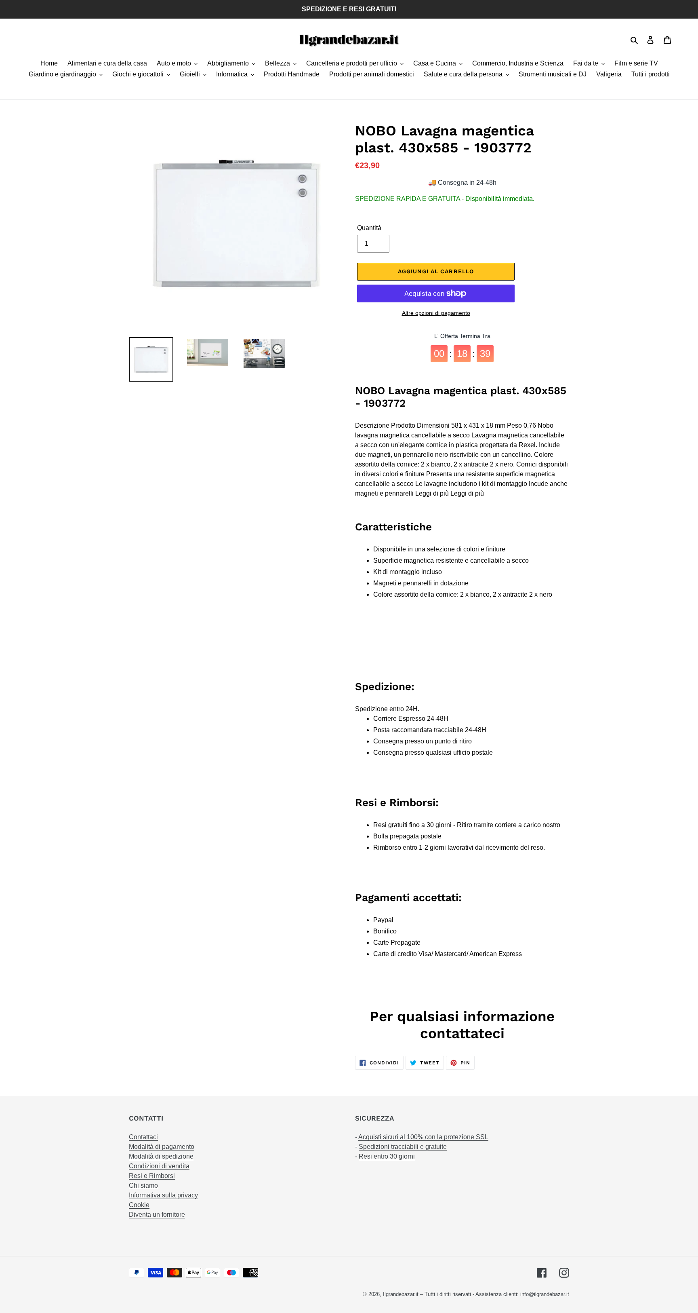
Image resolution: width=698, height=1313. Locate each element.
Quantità (369, 227)
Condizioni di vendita (159, 1166)
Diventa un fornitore (157, 1214)
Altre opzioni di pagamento (436, 313)
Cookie (139, 1204)
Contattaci (143, 1137)
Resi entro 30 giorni (387, 1156)
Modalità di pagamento (161, 1146)
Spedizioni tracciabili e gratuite (403, 1146)
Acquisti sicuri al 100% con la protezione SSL (423, 1137)
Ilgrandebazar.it (400, 1294)
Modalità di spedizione (161, 1156)
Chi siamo (143, 1185)
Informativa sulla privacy (163, 1195)
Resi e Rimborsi (152, 1175)
